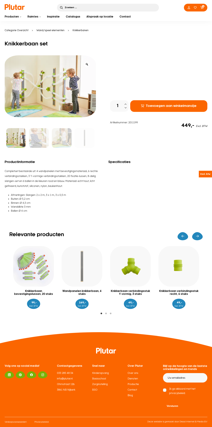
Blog (130, 395)
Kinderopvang (100, 372)
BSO (94, 389)
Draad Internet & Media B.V (193, 422)
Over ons (133, 372)
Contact (125, 16)
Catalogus (73, 16)
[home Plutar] (15, 7)
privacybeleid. (177, 393)
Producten (12, 16)
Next (197, 236)
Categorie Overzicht (16, 30)
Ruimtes (32, 16)
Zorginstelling (100, 384)
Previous (183, 236)
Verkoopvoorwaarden (16, 422)
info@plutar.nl (65, 378)
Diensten (133, 378)
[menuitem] (13, 16)
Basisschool (99, 378)
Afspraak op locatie (99, 16)
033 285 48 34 (65, 372)
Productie (133, 384)
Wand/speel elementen (50, 30)
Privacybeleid (41, 422)
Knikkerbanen (80, 30)
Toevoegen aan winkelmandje (171, 106)
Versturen (172, 406)
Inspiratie (53, 16)
